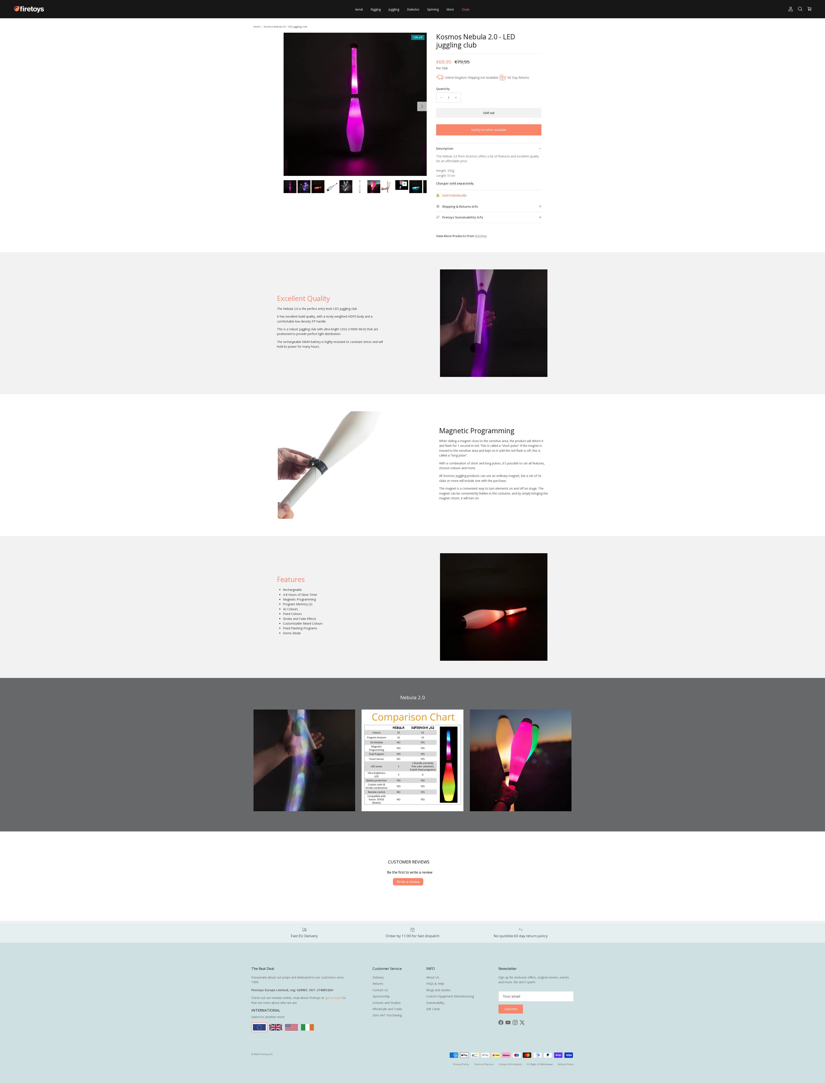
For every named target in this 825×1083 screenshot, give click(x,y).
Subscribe (412, 560)
